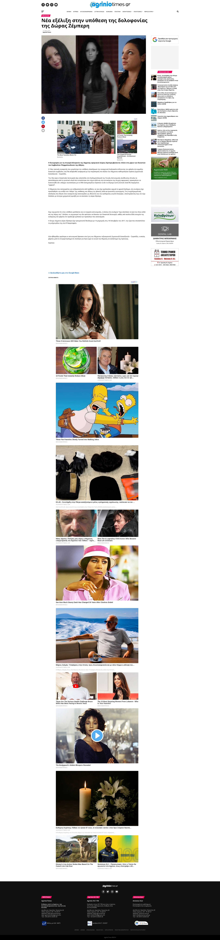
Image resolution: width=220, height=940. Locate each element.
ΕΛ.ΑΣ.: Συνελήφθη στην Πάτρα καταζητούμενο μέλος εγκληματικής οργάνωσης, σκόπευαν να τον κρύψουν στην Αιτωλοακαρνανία (167, 79)
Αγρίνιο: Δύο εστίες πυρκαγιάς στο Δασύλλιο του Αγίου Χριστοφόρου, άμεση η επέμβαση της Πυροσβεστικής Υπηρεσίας (167, 133)
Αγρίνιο (75, 11)
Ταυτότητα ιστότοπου (137, 930)
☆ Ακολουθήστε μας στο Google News (63, 273)
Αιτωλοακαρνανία (86, 11)
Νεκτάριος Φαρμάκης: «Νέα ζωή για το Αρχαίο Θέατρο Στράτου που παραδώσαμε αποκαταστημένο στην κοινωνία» (167, 143)
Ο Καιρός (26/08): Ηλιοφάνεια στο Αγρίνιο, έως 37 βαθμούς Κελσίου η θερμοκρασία (166, 124)
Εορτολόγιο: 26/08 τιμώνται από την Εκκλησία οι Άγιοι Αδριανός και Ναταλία (167, 110)
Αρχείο (83, 930)
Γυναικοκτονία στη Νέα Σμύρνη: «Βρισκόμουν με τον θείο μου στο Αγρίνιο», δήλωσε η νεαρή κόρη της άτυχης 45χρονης (167, 87)
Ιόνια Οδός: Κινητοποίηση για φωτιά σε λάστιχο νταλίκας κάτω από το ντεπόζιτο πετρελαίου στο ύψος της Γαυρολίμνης (166, 96)
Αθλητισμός (127, 11)
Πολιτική (117, 11)
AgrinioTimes (47, 32)
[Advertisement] (97, 204)
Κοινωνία (109, 11)
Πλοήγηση (99, 930)
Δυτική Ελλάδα (99, 11)
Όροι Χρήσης (109, 930)
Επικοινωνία (91, 930)
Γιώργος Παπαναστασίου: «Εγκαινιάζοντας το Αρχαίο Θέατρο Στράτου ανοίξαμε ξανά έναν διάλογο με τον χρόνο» (167, 151)
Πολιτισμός (138, 11)
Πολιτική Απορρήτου (122, 930)
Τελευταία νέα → (164, 72)
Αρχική (69, 11)
